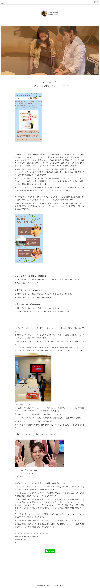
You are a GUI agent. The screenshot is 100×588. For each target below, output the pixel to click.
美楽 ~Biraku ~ (45, 585)
